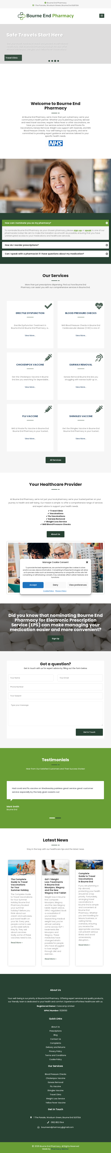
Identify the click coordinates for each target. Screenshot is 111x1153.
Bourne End (30, 117)
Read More (16, 942)
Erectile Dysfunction (30, 313)
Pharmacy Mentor (60, 1149)
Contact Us (55, 1039)
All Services (55, 460)
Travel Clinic (17, 57)
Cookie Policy (48, 591)
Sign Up (55, 638)
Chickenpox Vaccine (30, 364)
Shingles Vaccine (81, 416)
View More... (30, 335)
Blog (56, 1035)
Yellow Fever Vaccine (56, 1102)
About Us (55, 534)
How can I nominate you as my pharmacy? (28, 223)
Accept (33, 585)
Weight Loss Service (55, 1098)
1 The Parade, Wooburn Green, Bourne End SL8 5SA (57, 5)
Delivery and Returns (55, 1047)
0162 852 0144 (57, 1122)
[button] (87, 562)
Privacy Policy (60, 591)
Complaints (55, 1043)
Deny (55, 585)
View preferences (78, 585)
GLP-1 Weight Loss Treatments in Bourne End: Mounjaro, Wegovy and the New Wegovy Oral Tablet (55, 886)
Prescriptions (56, 1031)
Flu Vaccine (30, 416)
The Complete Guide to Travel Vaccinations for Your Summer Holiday (20, 885)
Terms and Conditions (55, 1055)
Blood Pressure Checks (81, 313)
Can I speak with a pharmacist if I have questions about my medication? (44, 253)
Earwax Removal (81, 364)
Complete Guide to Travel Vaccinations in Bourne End (87, 877)
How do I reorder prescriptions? (22, 245)
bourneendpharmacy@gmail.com (57, 1127)
